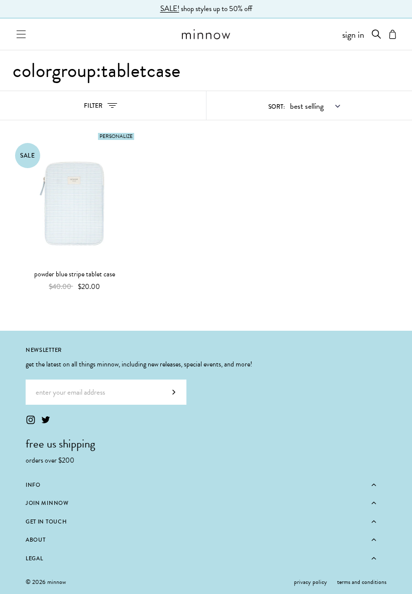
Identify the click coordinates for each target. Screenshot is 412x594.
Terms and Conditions (361, 581)
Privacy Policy (310, 581)
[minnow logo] (206, 34)
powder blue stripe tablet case (74, 274)
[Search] (376, 34)
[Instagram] (31, 420)
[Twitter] (46, 420)
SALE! (169, 8)
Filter (104, 108)
